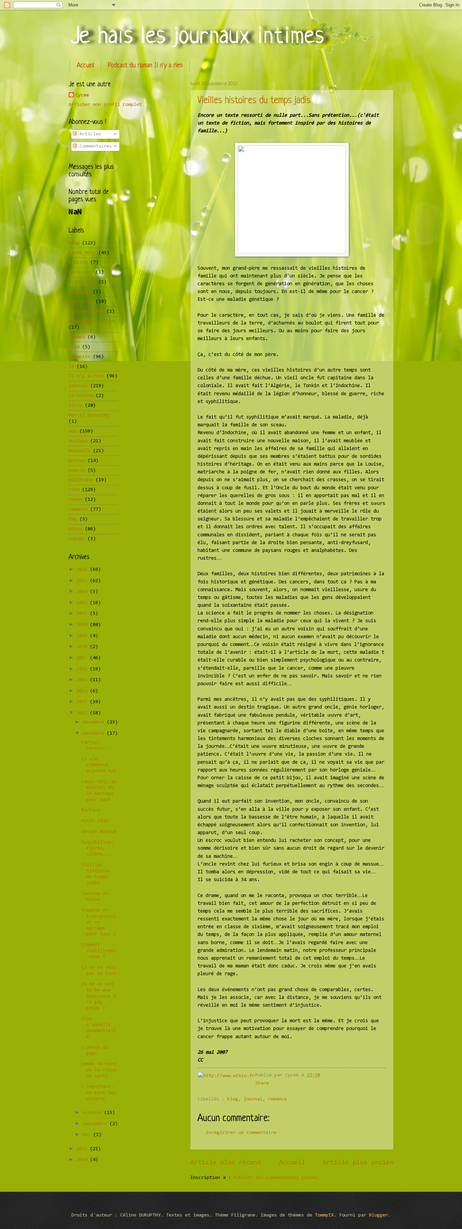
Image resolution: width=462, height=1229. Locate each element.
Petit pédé (94, 821)
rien (74, 489)
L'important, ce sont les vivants (98, 1092)
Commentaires (94, 146)
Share (262, 1083)
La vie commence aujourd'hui (98, 765)
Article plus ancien (358, 1162)
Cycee (82, 95)
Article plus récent (225, 1162)
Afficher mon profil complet (105, 104)
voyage (77, 538)
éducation (81, 301)
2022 (83, 602)
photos (77, 460)
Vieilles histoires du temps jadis (254, 100)
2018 (83, 646)
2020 (83, 624)
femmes (77, 337)
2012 (83, 713)
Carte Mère (82, 252)
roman (75, 499)
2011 (83, 1149)
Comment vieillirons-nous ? (98, 950)
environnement (86, 311)
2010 (83, 1159)
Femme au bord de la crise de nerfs (98, 1070)
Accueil (85, 65)
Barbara (90, 810)
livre (75, 405)
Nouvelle (79, 450)
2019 (83, 636)
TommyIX (324, 1215)
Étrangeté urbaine (92, 321)
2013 (83, 702)
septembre (96, 1123)
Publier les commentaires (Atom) (276, 1177)
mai (88, 1134)
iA (71, 366)
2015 (83, 680)
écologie (79, 291)
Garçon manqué (98, 831)
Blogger (378, 1215)
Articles (89, 134)
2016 (83, 669)
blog (232, 1099)
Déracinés (81, 272)
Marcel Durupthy (89, 415)
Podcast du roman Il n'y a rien (145, 65)
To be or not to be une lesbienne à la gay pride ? (98, 996)
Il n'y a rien (86, 376)
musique (78, 441)
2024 (83, 591)
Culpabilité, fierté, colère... (97, 848)
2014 (83, 691)
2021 (83, 613)
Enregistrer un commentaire (241, 1132)
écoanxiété (82, 282)
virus (75, 529)
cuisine (78, 262)
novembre (95, 733)
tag (73, 519)
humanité (79, 356)
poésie (77, 470)
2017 (83, 658)
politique (81, 480)
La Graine (81, 395)
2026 (83, 569)
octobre (93, 1112)
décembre (95, 722)
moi (73, 431)
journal (253, 1099)
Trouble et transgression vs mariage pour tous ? (98, 922)
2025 (83, 580)
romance (277, 1099)
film (74, 347)
